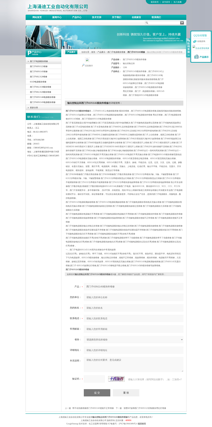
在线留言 (136, 17)
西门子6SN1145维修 (39, 71)
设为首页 (166, 2)
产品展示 (101, 52)
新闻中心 (57, 17)
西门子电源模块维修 (39, 61)
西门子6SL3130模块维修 (40, 87)
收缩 (188, 48)
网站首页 (37, 17)
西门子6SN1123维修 (39, 66)
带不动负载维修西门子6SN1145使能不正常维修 (93, 408)
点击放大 (89, 65)
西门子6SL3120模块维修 (40, 92)
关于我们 (116, 17)
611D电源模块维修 (38, 82)
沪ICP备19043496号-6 (128, 424)
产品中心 (76, 17)
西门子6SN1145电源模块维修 (42, 102)
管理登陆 (103, 424)
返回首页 (155, 2)
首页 (93, 52)
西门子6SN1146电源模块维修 (42, 97)
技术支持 (96, 17)
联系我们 (156, 17)
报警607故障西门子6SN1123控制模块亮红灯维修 (145, 408)
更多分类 (34, 107)
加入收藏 (178, 2)
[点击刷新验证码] (116, 379)
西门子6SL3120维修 (38, 77)
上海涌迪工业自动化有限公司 (71, 7)
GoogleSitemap (72, 424)
